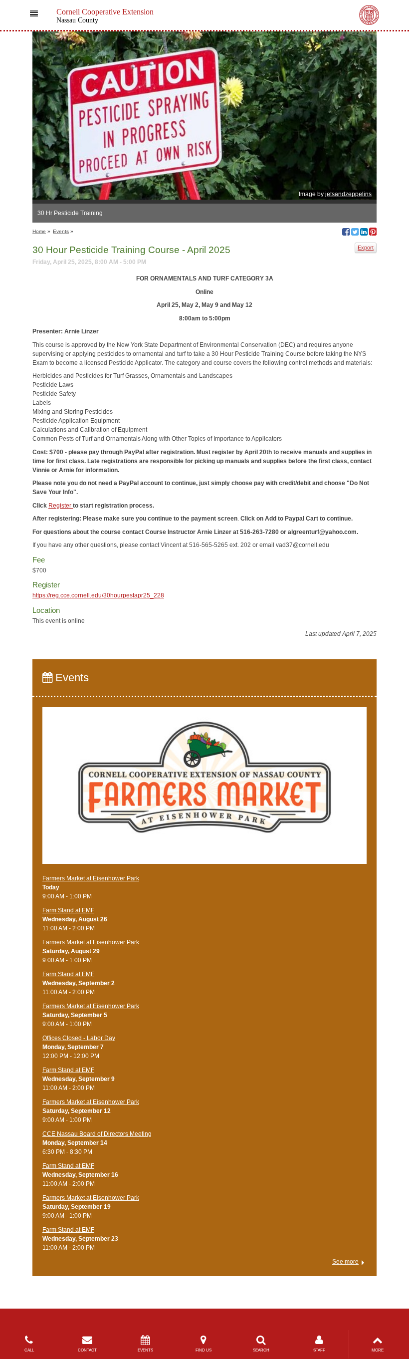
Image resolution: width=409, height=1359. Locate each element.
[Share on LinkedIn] (364, 233)
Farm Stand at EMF (68, 910)
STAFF (319, 1350)
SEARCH (261, 1350)
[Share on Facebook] (346, 233)
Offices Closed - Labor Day (78, 1038)
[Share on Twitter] (355, 233)
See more (345, 1261)
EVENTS (145, 1350)
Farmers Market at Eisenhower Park (90, 878)
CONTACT (87, 1350)
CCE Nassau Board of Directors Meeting (97, 1133)
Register (60, 505)
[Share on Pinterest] (373, 233)
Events (61, 231)
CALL (29, 1350)
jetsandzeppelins (348, 194)
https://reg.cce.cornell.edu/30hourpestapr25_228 (98, 595)
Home (39, 231)
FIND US (203, 1350)
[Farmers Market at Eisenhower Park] (204, 790)
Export (366, 248)
